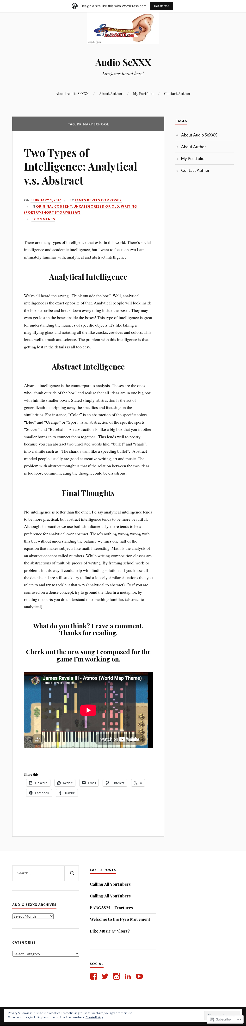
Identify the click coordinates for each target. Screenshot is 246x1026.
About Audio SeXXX (72, 93)
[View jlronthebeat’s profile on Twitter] (106, 976)
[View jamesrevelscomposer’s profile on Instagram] (117, 976)
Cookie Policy (94, 1017)
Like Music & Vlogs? (110, 930)
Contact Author (177, 93)
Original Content (54, 206)
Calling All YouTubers (110, 884)
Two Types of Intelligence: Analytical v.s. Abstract (80, 166)
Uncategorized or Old (96, 206)
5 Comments (43, 219)
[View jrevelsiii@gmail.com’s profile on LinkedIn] (128, 976)
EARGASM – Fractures (111, 907)
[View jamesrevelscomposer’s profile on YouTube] (140, 976)
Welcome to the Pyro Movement (120, 919)
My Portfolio (143, 93)
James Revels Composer (98, 200)
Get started (161, 6)
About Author (111, 93)
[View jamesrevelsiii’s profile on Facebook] (94, 976)
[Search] (71, 873)
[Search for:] (45, 873)
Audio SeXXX (123, 62)
